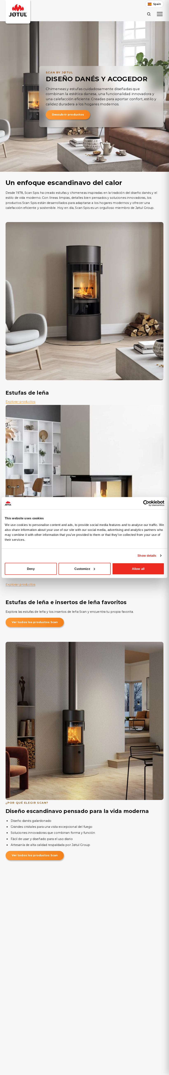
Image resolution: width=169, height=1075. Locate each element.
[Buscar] (148, 14)
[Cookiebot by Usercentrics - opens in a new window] (146, 503)
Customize (82, 568)
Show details (146, 555)
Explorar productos (20, 401)
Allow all (138, 568)
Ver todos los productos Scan (35, 622)
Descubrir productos (68, 114)
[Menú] (159, 14)
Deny (30, 568)
